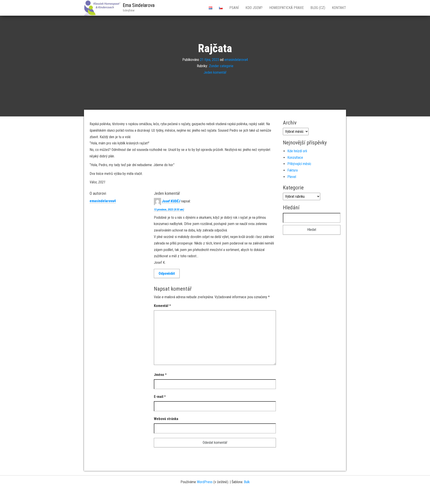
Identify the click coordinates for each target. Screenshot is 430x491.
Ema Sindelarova (139, 5)
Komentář (162, 306)
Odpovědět (167, 273)
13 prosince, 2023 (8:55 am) (169, 209)
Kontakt (339, 8)
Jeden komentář (215, 72)
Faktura (292, 170)
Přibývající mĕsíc (299, 164)
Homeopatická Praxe (286, 8)
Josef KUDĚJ (171, 201)
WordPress (205, 482)
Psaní (234, 8)
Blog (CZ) (317, 8)
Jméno (160, 375)
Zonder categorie (221, 66)
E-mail (160, 397)
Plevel (291, 177)
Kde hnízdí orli (297, 151)
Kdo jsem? (253, 8)
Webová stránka (166, 419)
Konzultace (295, 157)
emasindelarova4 (236, 59)
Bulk (247, 482)
